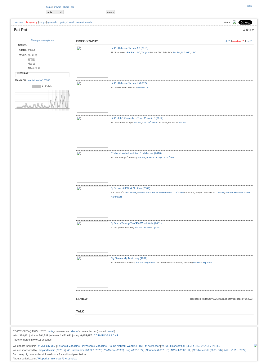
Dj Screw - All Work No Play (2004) (130, 188)
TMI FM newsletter (149, 346)
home (49, 7)
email (111, 331)
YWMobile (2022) (114, 350)
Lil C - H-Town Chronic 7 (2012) (129, 83)
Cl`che (170, 157)
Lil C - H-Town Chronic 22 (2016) (129, 48)
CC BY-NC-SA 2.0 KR (106, 335)
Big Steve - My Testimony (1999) (129, 258)
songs (42, 22)
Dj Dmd (156, 227)
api (72, 7)
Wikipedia (43, 358)
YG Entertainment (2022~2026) (84, 350)
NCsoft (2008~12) (181, 350)
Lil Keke (150, 157)
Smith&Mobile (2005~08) (207, 350)
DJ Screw (131, 192)
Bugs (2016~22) (135, 350)
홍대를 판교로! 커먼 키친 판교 (203, 346)
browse (57, 7)
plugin (66, 7)
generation (53, 22)
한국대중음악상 (46, 346)
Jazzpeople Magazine (94, 346)
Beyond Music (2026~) (52, 350)
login (249, 6)
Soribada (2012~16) (157, 350)
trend (71, 22)
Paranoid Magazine (68, 346)
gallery (63, 22)
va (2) (249, 41)
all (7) (228, 41)
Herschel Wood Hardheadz (160, 192)
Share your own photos (42, 40)
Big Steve (150, 262)
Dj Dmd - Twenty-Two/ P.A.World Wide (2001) (136, 223)
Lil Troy (158, 157)
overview (18, 22)
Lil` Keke (152, 122)
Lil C (138, 52)
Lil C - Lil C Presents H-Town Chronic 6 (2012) (137, 118)
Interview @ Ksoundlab (64, 358)
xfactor (75, 331)
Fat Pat (130, 52)
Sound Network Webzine (123, 346)
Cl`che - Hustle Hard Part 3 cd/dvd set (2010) (136, 153)
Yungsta (145, 52)
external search (84, 22)
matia (50, 331)
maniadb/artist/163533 (39, 80)
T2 (163, 157)
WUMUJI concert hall (173, 346)
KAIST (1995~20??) (235, 350)
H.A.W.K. (185, 52)
